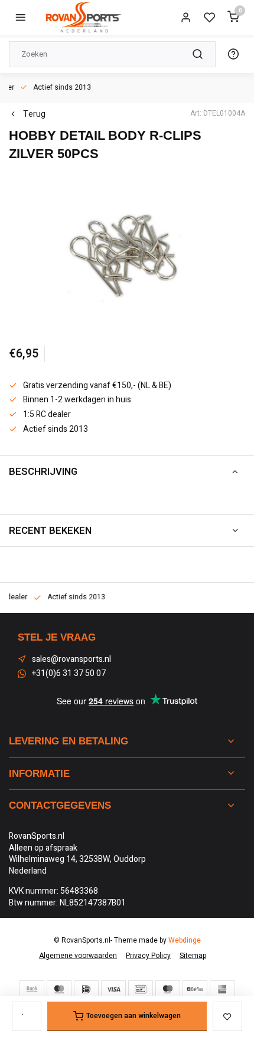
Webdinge (184, 941)
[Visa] (113, 989)
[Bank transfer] (31, 989)
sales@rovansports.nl (71, 659)
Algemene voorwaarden (78, 956)
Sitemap (193, 956)
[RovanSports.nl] (82, 17)
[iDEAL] (86, 989)
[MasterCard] (59, 989)
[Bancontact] (140, 989)
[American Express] (222, 989)
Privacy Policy (148, 956)
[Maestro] (167, 989)
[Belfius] (195, 989)
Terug (34, 114)
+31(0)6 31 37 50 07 (69, 674)
